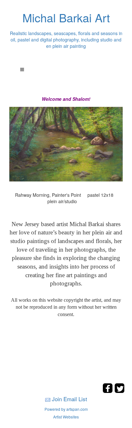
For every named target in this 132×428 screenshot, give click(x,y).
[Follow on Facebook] (108, 391)
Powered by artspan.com (66, 409)
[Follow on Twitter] (119, 391)
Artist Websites (66, 416)
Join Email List (69, 399)
